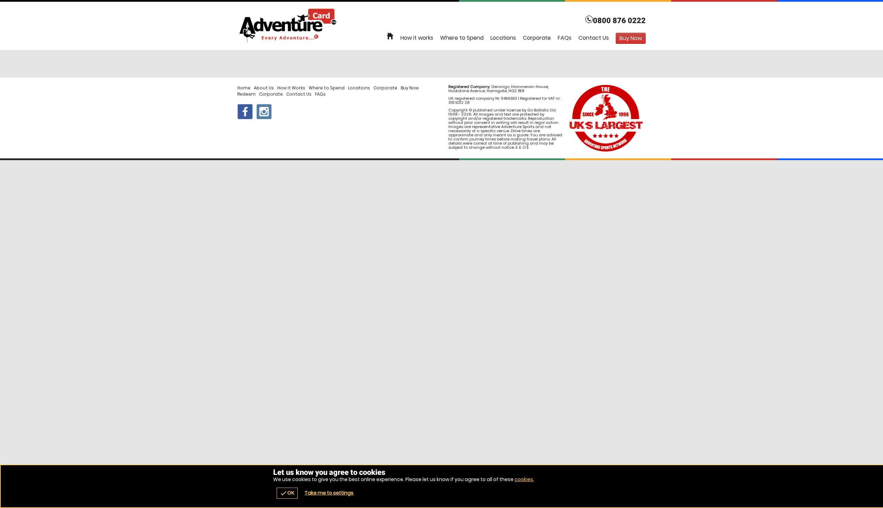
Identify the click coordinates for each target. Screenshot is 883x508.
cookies (524, 479)
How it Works (291, 88)
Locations (503, 38)
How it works (416, 38)
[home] (390, 36)
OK (287, 493)
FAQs (565, 38)
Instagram (264, 111)
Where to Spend (462, 38)
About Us (264, 88)
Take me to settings (329, 492)
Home (243, 88)
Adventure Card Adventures (441, 26)
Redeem (246, 94)
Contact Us (593, 38)
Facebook (245, 111)
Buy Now (410, 88)
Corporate (537, 38)
